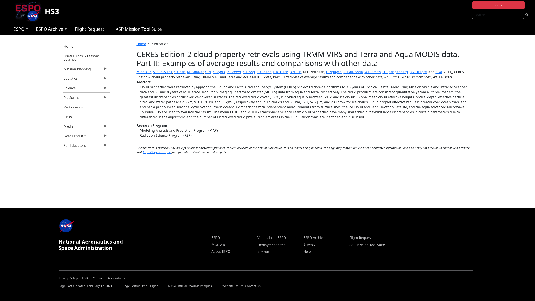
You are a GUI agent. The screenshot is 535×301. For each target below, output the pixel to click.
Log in (498, 5)
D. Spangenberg (395, 72)
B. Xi (438, 72)
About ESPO (221, 251)
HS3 (52, 11)
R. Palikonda (353, 72)
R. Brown (234, 72)
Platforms (71, 98)
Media (68, 127)
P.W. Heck (280, 72)
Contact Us (253, 286)
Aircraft (263, 252)
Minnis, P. (143, 72)
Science (69, 89)
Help (307, 251)
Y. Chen (179, 72)
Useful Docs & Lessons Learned (82, 58)
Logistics (70, 79)
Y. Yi (208, 72)
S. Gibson (264, 72)
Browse (309, 244)
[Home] (30, 11)
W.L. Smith (372, 72)
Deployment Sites (271, 244)
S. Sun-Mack (162, 72)
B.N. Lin (295, 72)
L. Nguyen (334, 72)
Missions (218, 244)
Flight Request (89, 29)
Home (68, 46)
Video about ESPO (271, 237)
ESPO (17, 29)
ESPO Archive (48, 29)
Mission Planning (77, 70)
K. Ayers (219, 72)
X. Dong (249, 72)
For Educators (74, 146)
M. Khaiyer (195, 72)
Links (68, 117)
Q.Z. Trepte (418, 72)
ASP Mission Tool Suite (139, 29)
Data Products (75, 137)
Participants (73, 107)
